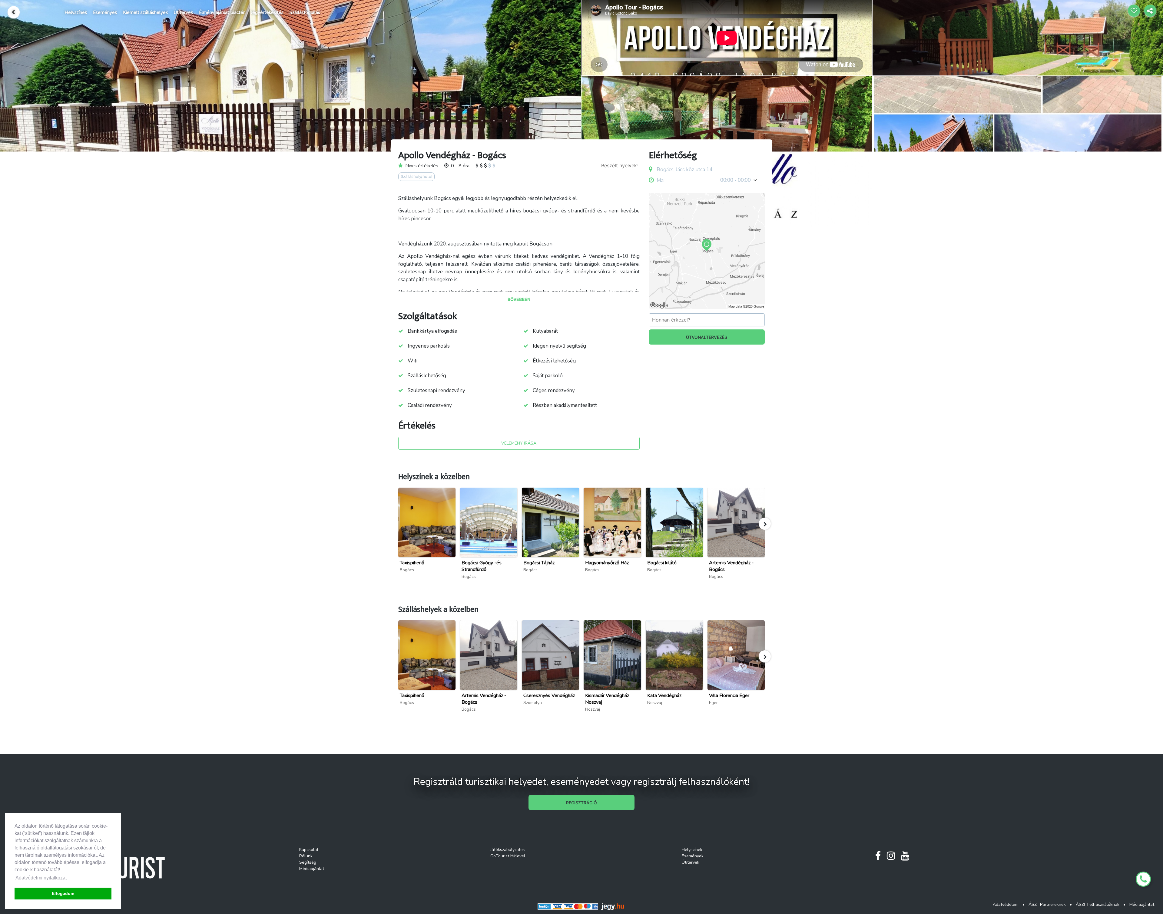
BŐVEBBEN (519, 299)
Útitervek (183, 12)
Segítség (307, 862)
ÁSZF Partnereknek (1047, 904)
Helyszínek (76, 12)
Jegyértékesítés (267, 12)
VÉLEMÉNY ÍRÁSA (518, 443)
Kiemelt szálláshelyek (145, 12)
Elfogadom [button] (63, 893)
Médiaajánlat (311, 869)
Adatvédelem (1006, 904)
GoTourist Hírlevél (507, 856)
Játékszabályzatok (507, 849)
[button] (765, 524)
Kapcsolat (308, 849)
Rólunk (306, 856)
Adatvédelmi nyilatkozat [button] (41, 877)
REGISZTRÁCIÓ (581, 802)
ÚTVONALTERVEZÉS (706, 337)
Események (105, 12)
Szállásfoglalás (305, 12)
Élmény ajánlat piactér (222, 12)
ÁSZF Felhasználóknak (1097, 904)
